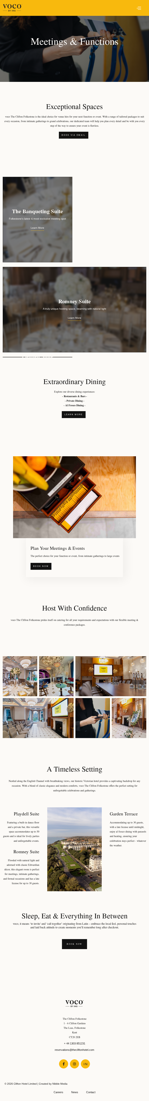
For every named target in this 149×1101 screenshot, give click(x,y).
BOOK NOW (41, 566)
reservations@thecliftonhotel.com (74, 1049)
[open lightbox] (20, 676)
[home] (12, 7)
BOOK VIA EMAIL (73, 135)
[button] (81, 7)
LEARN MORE (74, 414)
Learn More (37, 227)
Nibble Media (59, 1083)
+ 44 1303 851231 (74, 1043)
